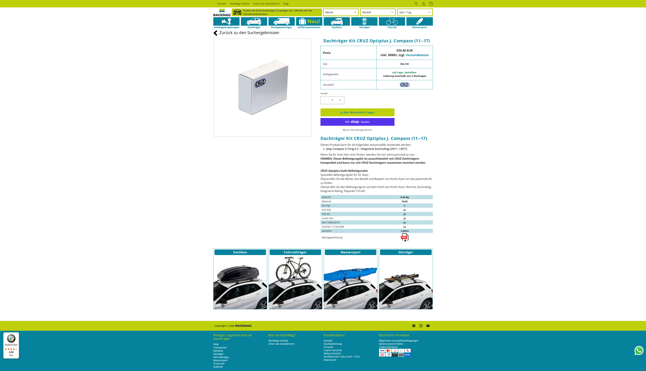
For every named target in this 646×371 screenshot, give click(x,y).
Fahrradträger (295, 252)
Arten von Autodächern (281, 343)
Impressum (330, 359)
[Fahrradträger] (295, 282)
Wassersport (351, 252)
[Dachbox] (337, 21)
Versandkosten (417, 55)
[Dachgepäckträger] (281, 21)
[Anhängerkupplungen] (226, 21)
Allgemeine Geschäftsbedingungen (398, 340)
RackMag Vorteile (278, 340)
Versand (328, 347)
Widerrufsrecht (332, 353)
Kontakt (328, 340)
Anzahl (324, 93)
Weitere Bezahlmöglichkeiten (357, 129)
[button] (416, 3)
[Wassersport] (419, 21)
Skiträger (405, 252)
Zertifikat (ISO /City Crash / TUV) (342, 356)
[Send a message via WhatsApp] (639, 350)
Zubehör (218, 366)
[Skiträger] (364, 21)
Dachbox (240, 252)
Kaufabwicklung (333, 343)
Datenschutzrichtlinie (391, 343)
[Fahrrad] (392, 21)
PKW (216, 344)
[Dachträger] (254, 21)
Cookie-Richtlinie (388, 347)
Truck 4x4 (218, 363)
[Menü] (17, 334)
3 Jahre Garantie (333, 350)
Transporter (220, 347)
